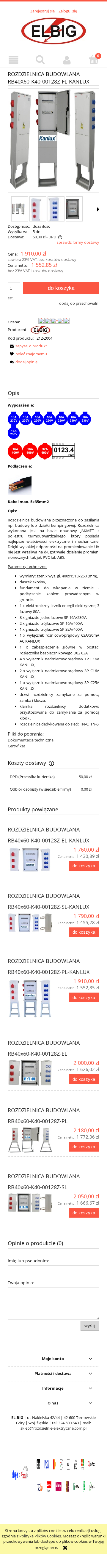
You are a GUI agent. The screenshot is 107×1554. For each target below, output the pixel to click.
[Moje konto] (67, 60)
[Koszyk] (93, 59)
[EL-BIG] (40, 329)
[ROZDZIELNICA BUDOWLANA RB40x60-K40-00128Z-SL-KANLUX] (31, 925)
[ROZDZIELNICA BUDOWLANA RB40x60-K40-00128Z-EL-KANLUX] (31, 859)
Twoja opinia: (21, 1282)
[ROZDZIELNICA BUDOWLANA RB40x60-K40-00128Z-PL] (31, 1139)
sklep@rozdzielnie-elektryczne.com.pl (53, 1428)
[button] (13, 60)
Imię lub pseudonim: (28, 1261)
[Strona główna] (53, 30)
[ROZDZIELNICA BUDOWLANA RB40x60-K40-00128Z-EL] (31, 1072)
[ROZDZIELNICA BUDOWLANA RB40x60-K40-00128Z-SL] (31, 1203)
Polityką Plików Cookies (40, 1536)
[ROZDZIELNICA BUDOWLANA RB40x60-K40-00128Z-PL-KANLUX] (31, 998)
